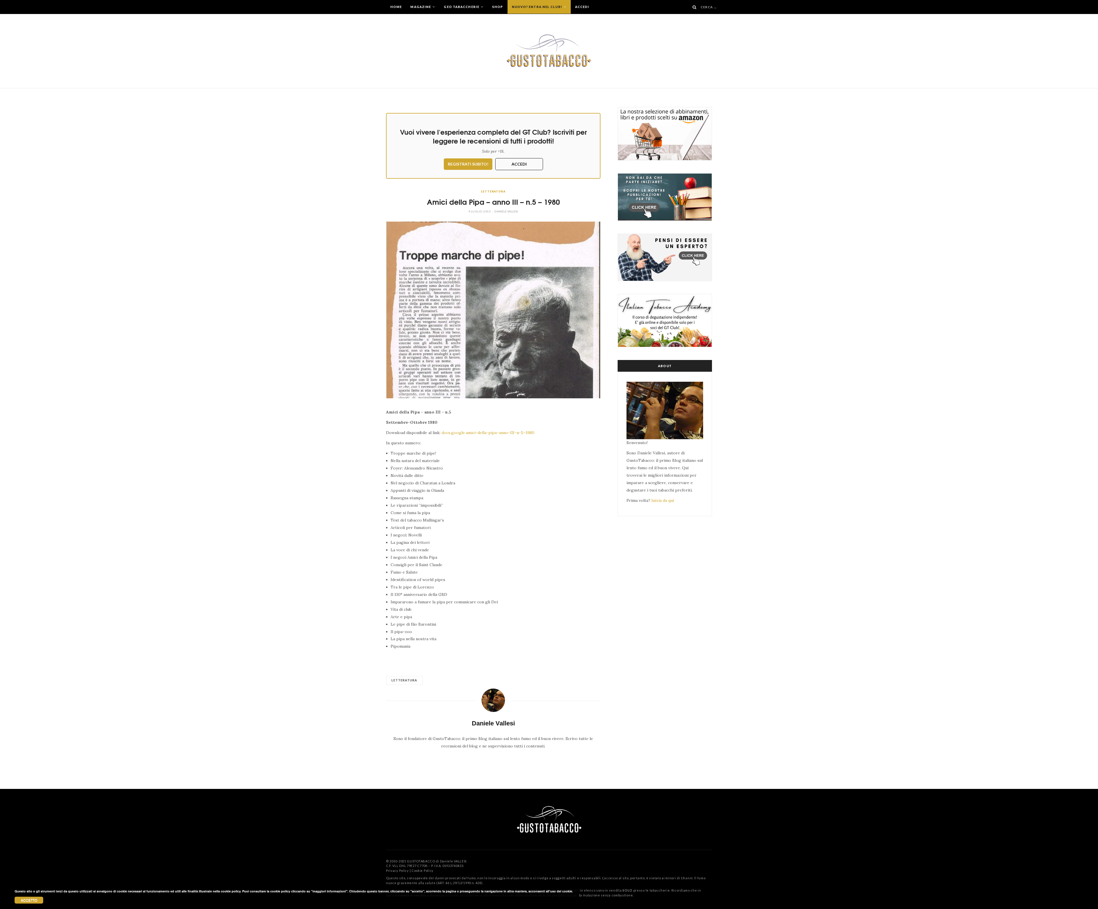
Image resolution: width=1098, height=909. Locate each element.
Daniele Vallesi (506, 211)
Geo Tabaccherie (462, 7)
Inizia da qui (662, 500)
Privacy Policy (397, 870)
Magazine (421, 7)
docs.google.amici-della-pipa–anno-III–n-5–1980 (487, 432)
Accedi (582, 7)
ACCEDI (519, 164)
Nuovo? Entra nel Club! (537, 7)
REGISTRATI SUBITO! (468, 164)
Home (396, 7)
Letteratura (493, 191)
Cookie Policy (422, 870)
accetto (29, 900)
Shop (497, 7)
